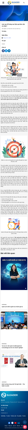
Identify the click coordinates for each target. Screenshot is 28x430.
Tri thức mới (13, 415)
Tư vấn (8, 415)
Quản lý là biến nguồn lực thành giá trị (12, 306)
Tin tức (24, 415)
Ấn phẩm (19, 415)
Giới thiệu (3, 415)
